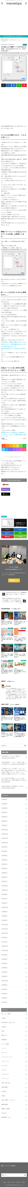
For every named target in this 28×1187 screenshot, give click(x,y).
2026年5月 (4, 808)
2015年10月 (5, 980)
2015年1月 (4, 989)
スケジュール (5, 1061)
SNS (3, 1031)
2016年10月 (5, 950)
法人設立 (4, 1091)
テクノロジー (5, 1065)
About (9, 1182)
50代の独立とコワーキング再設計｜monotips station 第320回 (11, 757)
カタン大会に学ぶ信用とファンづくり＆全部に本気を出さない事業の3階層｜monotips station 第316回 (13, 780)
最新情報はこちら (14, 580)
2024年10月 (5, 842)
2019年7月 (4, 898)
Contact (23, 1182)
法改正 (3, 1095)
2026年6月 (4, 803)
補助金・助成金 (6, 1108)
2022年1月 (4, 864)
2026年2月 (4, 821)
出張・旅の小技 (6, 1082)
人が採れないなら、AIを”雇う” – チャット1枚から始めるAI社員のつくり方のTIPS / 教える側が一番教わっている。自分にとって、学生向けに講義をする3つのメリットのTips (13, 771)
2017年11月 (5, 929)
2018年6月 (4, 911)
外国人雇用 (5, 1087)
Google (3, 1018)
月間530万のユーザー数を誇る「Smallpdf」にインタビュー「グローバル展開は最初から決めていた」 (13, 434)
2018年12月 (5, 907)
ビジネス (4, 1070)
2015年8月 (4, 985)
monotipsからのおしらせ (8, 1022)
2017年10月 (5, 933)
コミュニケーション (7, 1057)
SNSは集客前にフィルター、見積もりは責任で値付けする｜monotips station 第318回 (13, 763)
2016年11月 (5, 946)
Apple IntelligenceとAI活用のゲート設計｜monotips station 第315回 (13, 787)
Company (18, 1182)
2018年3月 (4, 920)
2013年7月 (4, 1002)
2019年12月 (5, 885)
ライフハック (5, 1078)
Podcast (4, 1026)
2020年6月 (4, 868)
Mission (5, 1182)
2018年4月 (4, 916)
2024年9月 (4, 847)
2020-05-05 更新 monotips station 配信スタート (14, 36)
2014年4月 (4, 993)
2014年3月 (4, 998)
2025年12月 (5, 829)
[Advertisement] (14, 20)
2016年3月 (4, 972)
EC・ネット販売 (6, 1013)
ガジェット (5, 1052)
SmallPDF (17, 419)
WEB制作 (4, 1039)
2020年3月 (4, 877)
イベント (4, 1048)
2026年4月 (4, 812)
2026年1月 (4, 825)
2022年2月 (4, 860)
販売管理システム (6, 1117)
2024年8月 (4, 851)
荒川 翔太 (8, 686)
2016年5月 (4, 963)
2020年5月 (4, 873)
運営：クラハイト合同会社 (8, 1165)
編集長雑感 (5, 1104)
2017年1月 (4, 942)
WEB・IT (4, 516)
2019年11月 (5, 890)
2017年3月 (4, 937)
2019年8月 (4, 894)
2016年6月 (4, 959)
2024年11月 (5, 838)
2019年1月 (4, 903)
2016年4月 (4, 967)
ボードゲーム (5, 1074)
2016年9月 (4, 954)
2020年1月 (4, 881)
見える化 (4, 1113)
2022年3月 (4, 855)
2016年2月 (4, 976)
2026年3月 (4, 816)
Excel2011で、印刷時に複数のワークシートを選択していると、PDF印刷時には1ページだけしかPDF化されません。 (13, 344)
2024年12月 (5, 834)
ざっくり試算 (5, 1044)
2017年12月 (5, 924)
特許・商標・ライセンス (8, 1100)
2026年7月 (4, 799)
